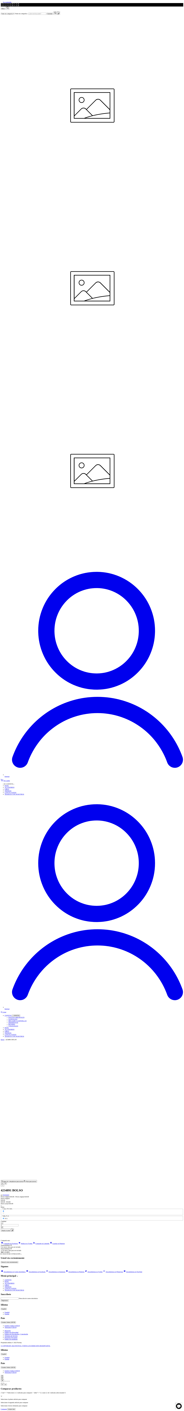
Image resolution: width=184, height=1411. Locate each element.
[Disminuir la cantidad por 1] (2, 1223)
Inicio (2, 1039)
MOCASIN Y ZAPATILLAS (17, 1021)
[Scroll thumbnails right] (5, 1184)
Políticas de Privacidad (11, 1332)
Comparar (4, 1409)
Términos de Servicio (11, 1336)
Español (4, 1309)
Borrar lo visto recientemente (10, 1262)
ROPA (7, 786)
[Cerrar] (2, 1376)
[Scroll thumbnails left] (2, 1184)
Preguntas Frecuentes (11, 1337)
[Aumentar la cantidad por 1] (2, 1227)
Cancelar (49, 13)
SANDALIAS (12, 1019)
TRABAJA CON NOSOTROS (14, 794)
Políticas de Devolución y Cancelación (16, 1334)
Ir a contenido (7, 2)
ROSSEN (6, 1195)
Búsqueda (8, 1331)
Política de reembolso (11, 1339)
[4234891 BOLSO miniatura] (1, 1186)
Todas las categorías (21, 13)
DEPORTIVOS (13, 1022)
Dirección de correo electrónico (28, 1298)
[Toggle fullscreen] (7, 1381)
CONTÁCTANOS (10, 792)
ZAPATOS (9, 784)
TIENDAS (8, 791)
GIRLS (7, 789)
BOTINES (11, 1024)
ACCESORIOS (9, 787)
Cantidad (3, 1221)
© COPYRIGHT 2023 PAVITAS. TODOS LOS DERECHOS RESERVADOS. (25, 1346)
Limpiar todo (11, 1409)
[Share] (5, 1381)
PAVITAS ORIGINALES (16, 1017)
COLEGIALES (13, 1026)
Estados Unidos (8, 1322)
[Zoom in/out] (9, 1381)
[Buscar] (56, 13)
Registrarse (5, 1300)
